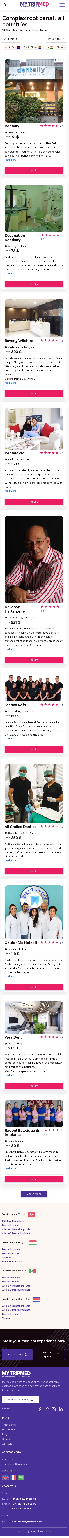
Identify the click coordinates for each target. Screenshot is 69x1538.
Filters (10, 39)
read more (10, 159)
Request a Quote (18, 1399)
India (47, 47)
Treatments (9, 1424)
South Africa (30, 47)
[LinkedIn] (61, 1409)
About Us (7, 1459)
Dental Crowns (10, 1253)
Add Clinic (8, 1443)
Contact (7, 1439)
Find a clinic (15, 1354)
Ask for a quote (48, 1354)
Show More (34, 1193)
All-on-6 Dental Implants (16, 1233)
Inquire (34, 170)
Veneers (6, 1257)
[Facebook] (40, 1409)
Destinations (9, 1429)
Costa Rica (10, 47)
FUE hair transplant (13, 1221)
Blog (4, 1434)
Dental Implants (11, 1225)
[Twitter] (47, 1409)
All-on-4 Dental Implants (16, 1229)
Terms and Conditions (15, 1464)
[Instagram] (54, 1409)
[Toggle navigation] (62, 5)
